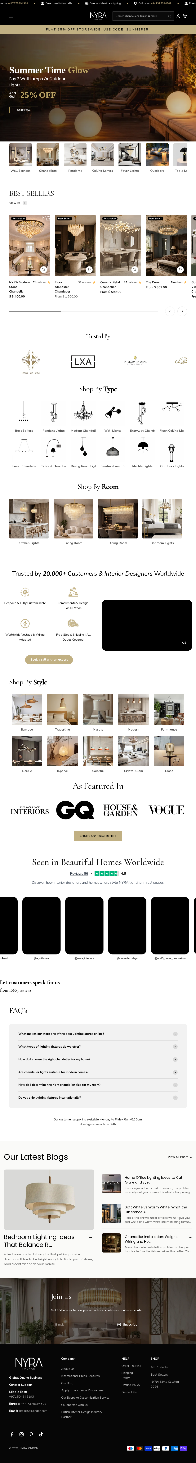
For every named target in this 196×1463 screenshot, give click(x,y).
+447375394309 (149, 3)
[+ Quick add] (43, 269)
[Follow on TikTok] (41, 1434)
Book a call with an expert (49, 660)
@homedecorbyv (85, 958)
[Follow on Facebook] (11, 1434)
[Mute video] (184, 643)
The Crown (153, 282)
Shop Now (23, 110)
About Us (67, 1369)
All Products (159, 1367)
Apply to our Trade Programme (82, 1390)
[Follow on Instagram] (21, 1434)
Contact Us (129, 1392)
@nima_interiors (42, 958)
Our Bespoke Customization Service (85, 1398)
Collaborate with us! (74, 1405)
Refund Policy (131, 1385)
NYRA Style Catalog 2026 (165, 1384)
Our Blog (67, 1383)
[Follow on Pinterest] (31, 1434)
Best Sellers (159, 1375)
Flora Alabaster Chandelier (62, 287)
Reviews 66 (79, 873)
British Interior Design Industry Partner (81, 1414)
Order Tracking (131, 1366)
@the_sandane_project (171, 958)
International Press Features (80, 1376)
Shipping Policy (127, 1375)
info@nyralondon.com (33, 1411)
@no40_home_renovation (127, 958)
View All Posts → (180, 1157)
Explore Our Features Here (98, 836)
